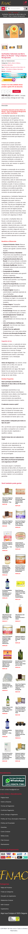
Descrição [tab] (5, 105)
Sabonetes (10, 65)
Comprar (16, 91)
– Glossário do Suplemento (8, 896)
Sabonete (4, 65)
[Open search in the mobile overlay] (15, 8)
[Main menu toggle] (3, 8)
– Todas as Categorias (6, 892)
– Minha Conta (4, 836)
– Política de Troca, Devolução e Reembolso (13, 819)
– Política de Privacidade (7, 823)
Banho (9, 63)
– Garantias (3, 827)
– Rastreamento (4, 844)
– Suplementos (4, 909)
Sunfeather (8, 71)
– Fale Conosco (4, 840)
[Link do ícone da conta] (26, 8)
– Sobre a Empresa (5, 802)
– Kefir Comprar (4, 904)
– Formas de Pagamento (7, 806)
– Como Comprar (5, 831)
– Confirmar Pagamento (7, 810)
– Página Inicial (4, 797)
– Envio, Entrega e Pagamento (9, 814)
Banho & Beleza (16, 63)
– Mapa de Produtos (6, 887)
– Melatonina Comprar (6, 900)
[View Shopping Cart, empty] (24, 3)
